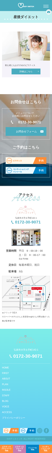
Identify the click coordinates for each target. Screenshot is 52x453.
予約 (6, 449)
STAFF (5, 395)
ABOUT (6, 378)
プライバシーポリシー (13, 418)
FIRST (5, 373)
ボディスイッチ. (15, 439)
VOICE (5, 406)
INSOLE (6, 390)
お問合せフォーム (26, 131)
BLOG (5, 401)
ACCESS (7, 412)
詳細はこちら (25, 71)
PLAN (5, 384)
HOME (5, 367)
